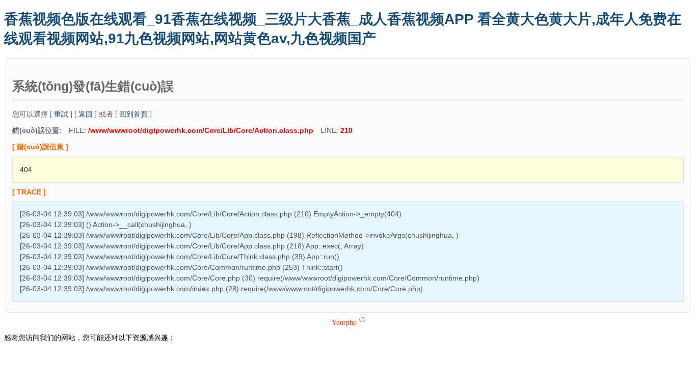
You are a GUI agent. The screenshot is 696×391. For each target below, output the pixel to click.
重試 (61, 114)
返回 (85, 114)
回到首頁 (133, 114)
